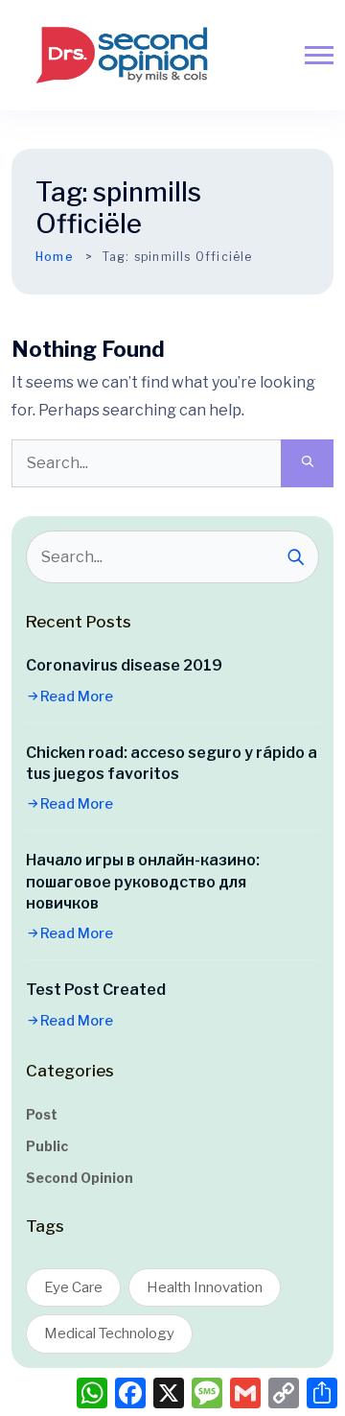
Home (54, 256)
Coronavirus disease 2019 (124, 665)
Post (42, 1114)
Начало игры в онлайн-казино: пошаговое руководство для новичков (143, 881)
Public (47, 1146)
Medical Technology (109, 1333)
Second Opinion (79, 1177)
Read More (76, 696)
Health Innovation (205, 1287)
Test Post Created (96, 989)
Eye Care (73, 1287)
